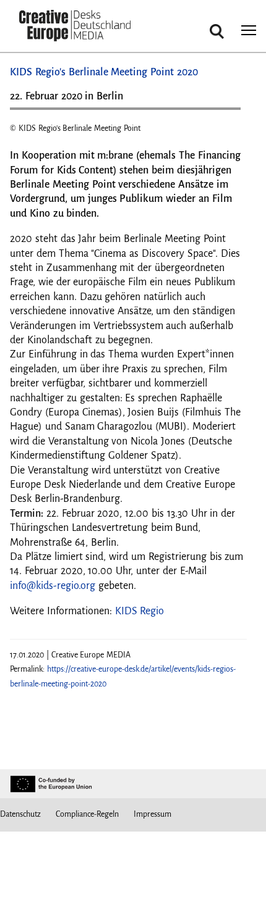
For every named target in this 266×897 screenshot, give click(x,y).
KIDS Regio (140, 611)
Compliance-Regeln (87, 814)
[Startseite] (75, 27)
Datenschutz (20, 814)
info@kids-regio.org (52, 585)
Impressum (152, 814)
